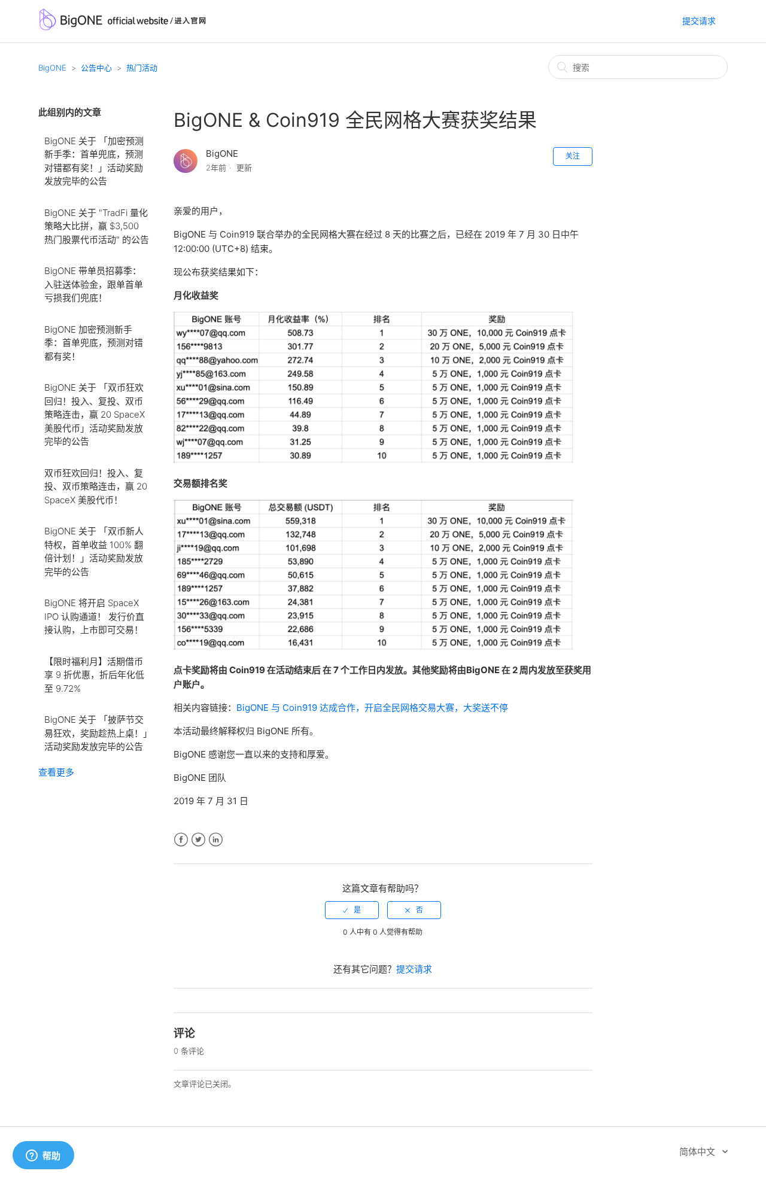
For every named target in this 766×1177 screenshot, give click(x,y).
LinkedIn (215, 839)
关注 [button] (573, 155)
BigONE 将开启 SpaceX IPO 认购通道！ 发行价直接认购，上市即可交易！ (94, 616)
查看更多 (56, 772)
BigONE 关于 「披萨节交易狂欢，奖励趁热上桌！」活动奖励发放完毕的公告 (96, 733)
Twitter (198, 839)
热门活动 (141, 67)
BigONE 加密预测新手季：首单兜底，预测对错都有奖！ (93, 343)
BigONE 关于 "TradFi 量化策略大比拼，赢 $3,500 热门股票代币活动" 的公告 (96, 226)
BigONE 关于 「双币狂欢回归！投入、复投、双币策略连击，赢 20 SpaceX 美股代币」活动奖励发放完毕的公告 (94, 414)
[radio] (352, 910)
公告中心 (96, 67)
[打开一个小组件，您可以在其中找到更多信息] (43, 1156)
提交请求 (699, 21)
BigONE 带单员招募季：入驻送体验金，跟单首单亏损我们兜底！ (93, 284)
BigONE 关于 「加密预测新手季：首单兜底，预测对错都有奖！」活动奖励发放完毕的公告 (94, 161)
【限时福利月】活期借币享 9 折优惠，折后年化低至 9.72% (94, 675)
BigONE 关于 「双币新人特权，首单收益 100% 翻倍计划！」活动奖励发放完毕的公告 (94, 551)
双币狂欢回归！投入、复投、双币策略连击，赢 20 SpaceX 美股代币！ (95, 486)
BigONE (52, 67)
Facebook (181, 839)
